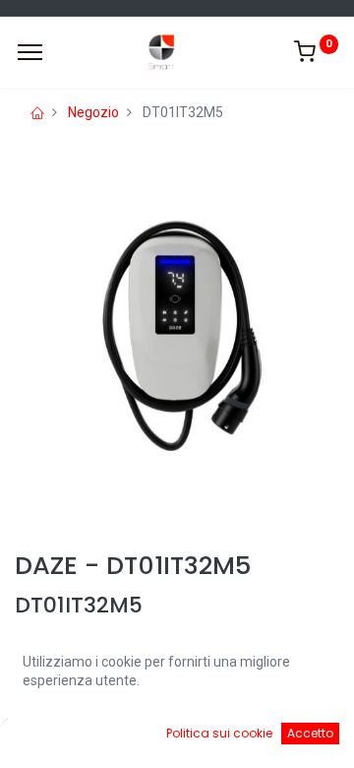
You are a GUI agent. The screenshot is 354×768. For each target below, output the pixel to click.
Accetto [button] (310, 733)
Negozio (93, 112)
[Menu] (30, 52)
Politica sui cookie (219, 733)
